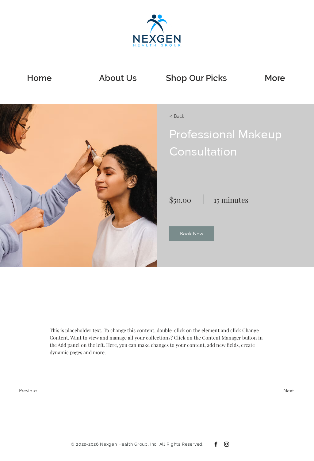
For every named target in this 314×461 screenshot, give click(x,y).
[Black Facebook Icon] (216, 444)
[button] (187, 116)
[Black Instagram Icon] (226, 444)
